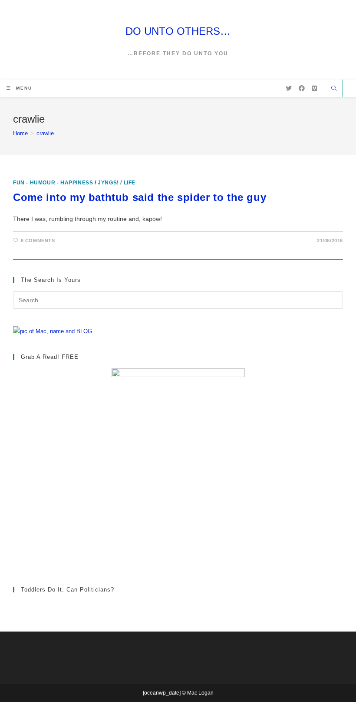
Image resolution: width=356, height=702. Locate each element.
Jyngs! (108, 183)
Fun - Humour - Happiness (53, 183)
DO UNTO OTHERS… (178, 31)
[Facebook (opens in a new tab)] (301, 88)
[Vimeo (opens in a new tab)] (314, 88)
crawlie (45, 133)
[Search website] (334, 89)
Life (129, 183)
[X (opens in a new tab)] (288, 88)
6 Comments (38, 240)
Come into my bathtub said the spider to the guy (139, 197)
